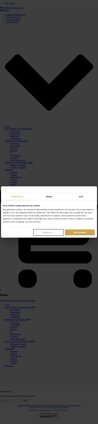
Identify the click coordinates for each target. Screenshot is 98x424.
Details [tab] (49, 196)
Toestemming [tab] (17, 196)
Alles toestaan (80, 232)
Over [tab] (81, 196)
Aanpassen (47, 232)
